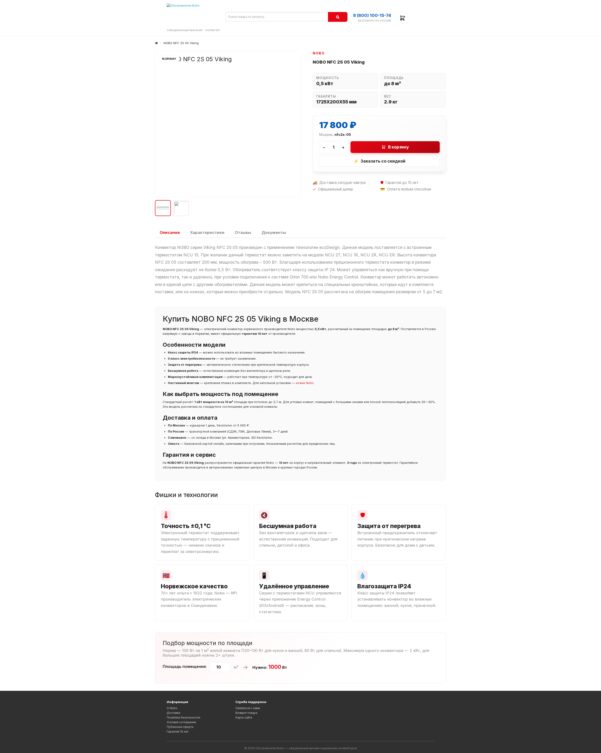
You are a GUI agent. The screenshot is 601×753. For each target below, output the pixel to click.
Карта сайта (243, 717)
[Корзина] (402, 18)
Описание (170, 232)
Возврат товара (246, 713)
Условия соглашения (181, 722)
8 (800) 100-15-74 (372, 15)
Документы (274, 232)
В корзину (398, 147)
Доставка (173, 713)
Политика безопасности (183, 717)
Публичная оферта (180, 727)
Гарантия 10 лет (178, 731)
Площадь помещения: (185, 666)
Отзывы (243, 232)
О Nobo (172, 708)
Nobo (319, 53)
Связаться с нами (247, 708)
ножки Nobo (305, 383)
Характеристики (207, 232)
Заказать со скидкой (379, 161)
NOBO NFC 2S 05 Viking (181, 43)
